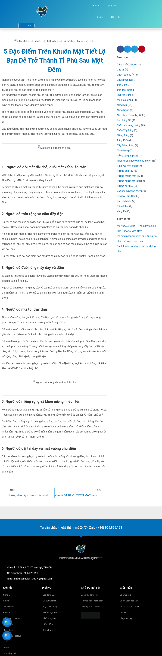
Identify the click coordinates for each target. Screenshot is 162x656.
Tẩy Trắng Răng (125, 145)
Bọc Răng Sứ (124, 120)
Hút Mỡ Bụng (124, 94)
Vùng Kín (122, 211)
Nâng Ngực (123, 110)
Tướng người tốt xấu (128, 180)
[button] (120, 49)
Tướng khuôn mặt (126, 175)
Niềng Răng (123, 135)
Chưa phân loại (125, 79)
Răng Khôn (123, 140)
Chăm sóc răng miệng (128, 125)
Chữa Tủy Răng (125, 130)
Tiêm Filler (123, 206)
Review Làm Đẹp (126, 196)
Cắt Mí (120, 69)
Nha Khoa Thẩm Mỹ (128, 115)
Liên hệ (115, 17)
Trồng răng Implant (127, 155)
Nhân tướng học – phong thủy (133, 160)
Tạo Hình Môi (124, 201)
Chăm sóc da (124, 74)
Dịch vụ (111, 5)
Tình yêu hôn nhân (127, 165)
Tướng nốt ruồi (125, 185)
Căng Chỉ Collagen (127, 64)
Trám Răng (123, 150)
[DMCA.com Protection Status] (90, 615)
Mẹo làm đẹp (124, 99)
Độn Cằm (122, 84)
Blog (100, 17)
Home (95, 5)
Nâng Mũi (122, 105)
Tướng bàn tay (125, 170)
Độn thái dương (125, 89)
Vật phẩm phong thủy (129, 191)
